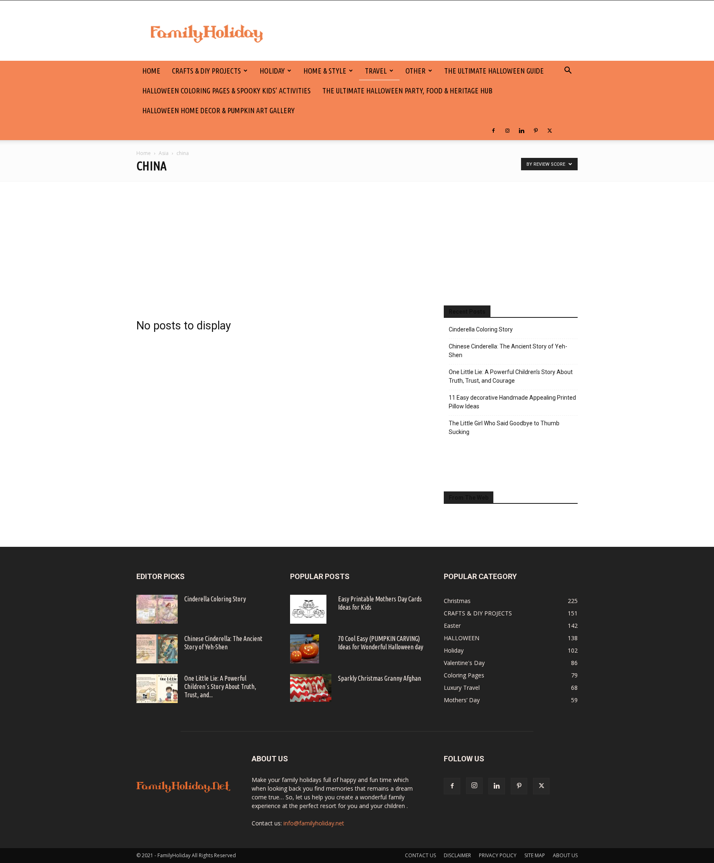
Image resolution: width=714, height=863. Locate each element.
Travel (376, 71)
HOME (151, 71)
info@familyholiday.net (313, 823)
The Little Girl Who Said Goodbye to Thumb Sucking (504, 427)
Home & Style (324, 71)
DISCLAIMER (457, 855)
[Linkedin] (521, 130)
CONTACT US (420, 855)
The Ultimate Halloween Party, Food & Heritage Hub (407, 90)
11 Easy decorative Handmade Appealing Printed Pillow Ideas (512, 402)
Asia (164, 153)
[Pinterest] (535, 130)
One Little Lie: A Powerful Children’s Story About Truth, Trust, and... (220, 687)
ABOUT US (565, 855)
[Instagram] (507, 130)
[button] (568, 71)
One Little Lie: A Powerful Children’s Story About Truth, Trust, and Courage (511, 376)
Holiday (272, 71)
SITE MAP (534, 855)
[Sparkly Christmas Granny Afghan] (310, 688)
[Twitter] (549, 130)
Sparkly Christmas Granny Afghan (379, 678)
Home (143, 153)
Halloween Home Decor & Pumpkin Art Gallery (218, 110)
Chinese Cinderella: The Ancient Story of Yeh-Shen (508, 350)
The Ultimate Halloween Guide (494, 71)
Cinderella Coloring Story (481, 329)
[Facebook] (493, 130)
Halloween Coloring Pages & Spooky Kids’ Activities (226, 90)
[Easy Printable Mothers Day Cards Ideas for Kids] (308, 609)
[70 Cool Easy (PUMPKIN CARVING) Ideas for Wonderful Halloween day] (304, 648)
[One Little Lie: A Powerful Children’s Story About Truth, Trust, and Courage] (157, 688)
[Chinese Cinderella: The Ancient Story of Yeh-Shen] (157, 648)
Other (415, 71)
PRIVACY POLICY (497, 855)
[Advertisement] (357, 243)
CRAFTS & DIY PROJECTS (206, 71)
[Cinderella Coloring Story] (157, 609)
